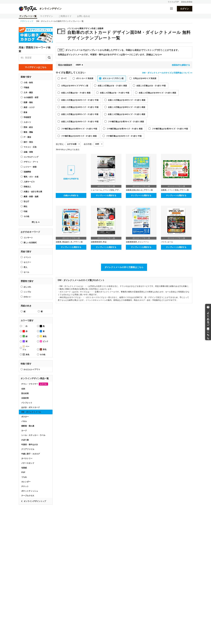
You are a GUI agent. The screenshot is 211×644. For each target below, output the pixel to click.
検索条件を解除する (181, 65)
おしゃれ (27, 287)
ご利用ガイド (65, 16)
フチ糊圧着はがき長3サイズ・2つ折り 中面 (79, 129)
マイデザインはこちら (35, 67)
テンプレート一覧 (28, 16)
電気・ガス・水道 (31, 177)
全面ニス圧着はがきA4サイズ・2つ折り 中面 (80, 100)
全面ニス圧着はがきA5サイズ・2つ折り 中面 (80, 107)
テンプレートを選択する (106, 195)
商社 (25, 206)
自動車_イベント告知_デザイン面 (175, 190)
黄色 (44, 336)
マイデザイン (46, 16)
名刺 (23, 389)
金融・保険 (28, 152)
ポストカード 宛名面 (84, 78)
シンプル (27, 292)
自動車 (78, 65)
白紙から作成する (71, 195)
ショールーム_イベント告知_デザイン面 (106, 190)
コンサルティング (31, 157)
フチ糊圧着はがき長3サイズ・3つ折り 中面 (170, 129)
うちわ (24, 477)
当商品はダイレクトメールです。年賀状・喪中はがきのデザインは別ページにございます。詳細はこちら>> (110, 54)
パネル (24, 421)
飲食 (25, 112)
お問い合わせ (83, 16)
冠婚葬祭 (27, 172)
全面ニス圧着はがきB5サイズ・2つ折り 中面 (79, 114)
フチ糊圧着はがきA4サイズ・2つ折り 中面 (124, 136)
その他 (26, 216)
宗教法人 (27, 187)
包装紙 (24, 468)
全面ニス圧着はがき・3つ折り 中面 (114, 93)
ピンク (45, 341)
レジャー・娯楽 (30, 167)
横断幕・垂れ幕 (27, 426)
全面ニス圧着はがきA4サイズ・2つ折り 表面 (157, 93)
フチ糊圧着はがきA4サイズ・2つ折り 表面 (79, 136)
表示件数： (89, 144)
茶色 (44, 349)
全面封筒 (25, 398)
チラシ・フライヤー (34, 384)
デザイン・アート (31, 162)
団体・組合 (28, 127)
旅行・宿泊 (28, 142)
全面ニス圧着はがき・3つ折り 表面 (76, 93)
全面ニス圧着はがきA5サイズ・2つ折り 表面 (126, 100)
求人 (25, 267)
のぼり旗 (25, 440)
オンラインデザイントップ (35, 501)
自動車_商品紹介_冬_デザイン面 (69, 242)
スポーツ (27, 122)
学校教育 (27, 117)
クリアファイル (27, 449)
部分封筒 (25, 393)
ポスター (25, 417)
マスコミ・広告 (30, 147)
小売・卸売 (28, 82)
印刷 (25, 211)
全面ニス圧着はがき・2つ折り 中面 (151, 86)
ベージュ (26, 347)
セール (26, 272)
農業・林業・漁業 (31, 196)
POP (23, 472)
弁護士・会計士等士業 (33, 192)
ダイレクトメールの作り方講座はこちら (124, 267)
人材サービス (29, 182)
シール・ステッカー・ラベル (33, 435)
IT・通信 (27, 137)
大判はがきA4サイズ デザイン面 (74, 86)
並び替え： (61, 144)
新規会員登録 (186, 2)
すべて (64, 78)
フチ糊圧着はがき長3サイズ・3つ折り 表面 (125, 129)
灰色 (27, 354)
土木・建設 (28, 92)
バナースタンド (27, 463)
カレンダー (26, 482)
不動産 (26, 87)
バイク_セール (167, 242)
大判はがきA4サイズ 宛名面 (144, 78)
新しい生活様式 (30, 242)
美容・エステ (29, 107)
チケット (25, 486)
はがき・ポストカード (30, 407)
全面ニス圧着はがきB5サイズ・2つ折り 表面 (126, 107)
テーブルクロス (27, 496)
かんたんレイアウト (32, 369)
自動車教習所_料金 (99, 242)
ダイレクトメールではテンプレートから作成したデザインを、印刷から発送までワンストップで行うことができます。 (119, 50)
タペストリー (26, 458)
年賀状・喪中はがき (29, 444)
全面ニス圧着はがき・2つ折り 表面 (112, 86)
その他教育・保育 (31, 97)
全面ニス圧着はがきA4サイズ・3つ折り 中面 (80, 121)
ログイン (184, 8)
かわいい (27, 297)
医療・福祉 (28, 102)
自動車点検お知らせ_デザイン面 (139, 190)
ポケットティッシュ (29, 491)
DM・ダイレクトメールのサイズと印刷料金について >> (167, 73)
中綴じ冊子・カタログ (30, 454)
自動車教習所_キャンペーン (137, 242)
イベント (27, 257)
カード (24, 430)
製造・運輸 (28, 132)
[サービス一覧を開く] (171, 8)
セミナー (27, 262)
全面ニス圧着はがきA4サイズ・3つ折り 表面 (126, 114)
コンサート (28, 238)
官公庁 (26, 201)
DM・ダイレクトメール (31, 412)
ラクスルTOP (173, 2)
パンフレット (26, 403)
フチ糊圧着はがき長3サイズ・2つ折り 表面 (126, 121)
